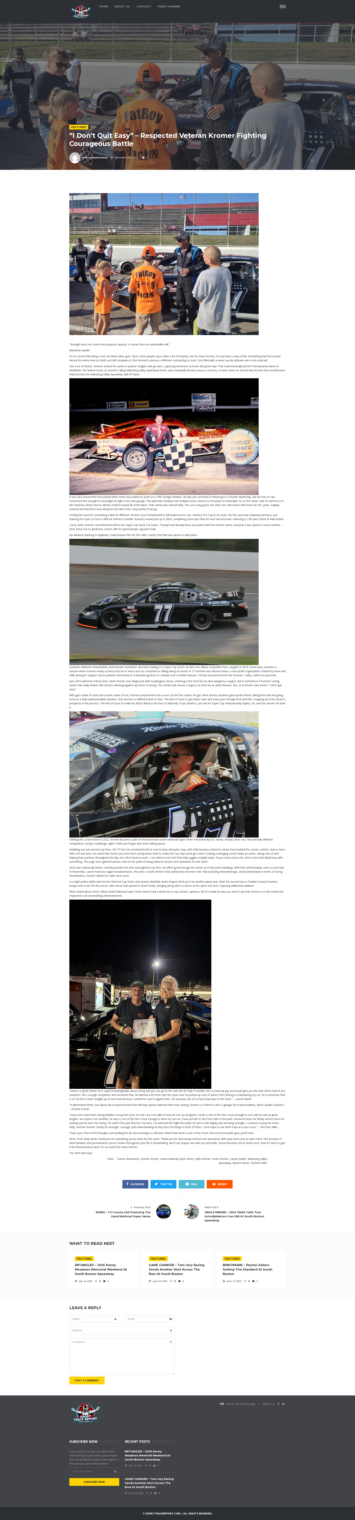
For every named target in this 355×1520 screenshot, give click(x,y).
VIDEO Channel (169, 6)
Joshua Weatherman (95, 157)
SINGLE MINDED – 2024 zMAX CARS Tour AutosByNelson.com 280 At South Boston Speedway (234, 1216)
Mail (194, 1184)
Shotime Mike (259, 1163)
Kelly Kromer (203, 1159)
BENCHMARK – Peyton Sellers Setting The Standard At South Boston (247, 1269)
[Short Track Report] (80, 11)
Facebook (137, 1184)
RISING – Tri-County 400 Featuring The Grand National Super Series (123, 1214)
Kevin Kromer (220, 1159)
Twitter (165, 1184)
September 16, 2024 (125, 157)
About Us (122, 6)
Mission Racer (240, 1163)
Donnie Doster (150, 1159)
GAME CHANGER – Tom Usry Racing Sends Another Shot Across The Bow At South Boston (176, 1269)
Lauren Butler (238, 1159)
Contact (143, 6)
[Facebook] (278, 1404)
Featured (78, 127)
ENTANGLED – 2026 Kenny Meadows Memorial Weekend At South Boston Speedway (101, 1269)
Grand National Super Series (177, 1159)
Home (103, 6)
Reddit (222, 1184)
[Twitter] (283, 1404)
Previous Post (142, 1207)
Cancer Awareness (128, 1159)
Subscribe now (94, 1482)
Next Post (210, 1207)
